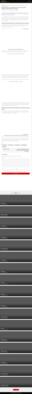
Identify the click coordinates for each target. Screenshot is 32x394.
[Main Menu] (29, 1)
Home (2, 5)
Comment (3, 157)
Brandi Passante (13, 12)
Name (2, 168)
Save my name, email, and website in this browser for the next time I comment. (15, 171)
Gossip (5, 5)
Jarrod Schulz (11, 13)
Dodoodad (3, 1)
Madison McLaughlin (6, 149)
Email (17, 168)
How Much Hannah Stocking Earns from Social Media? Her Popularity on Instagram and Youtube (22, 150)
